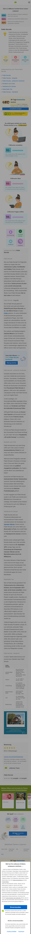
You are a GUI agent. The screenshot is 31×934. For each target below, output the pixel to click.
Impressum (21, 931)
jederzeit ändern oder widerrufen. (13, 898)
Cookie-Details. (5, 881)
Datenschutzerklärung (18, 880)
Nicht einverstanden (15, 921)
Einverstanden (15, 907)
